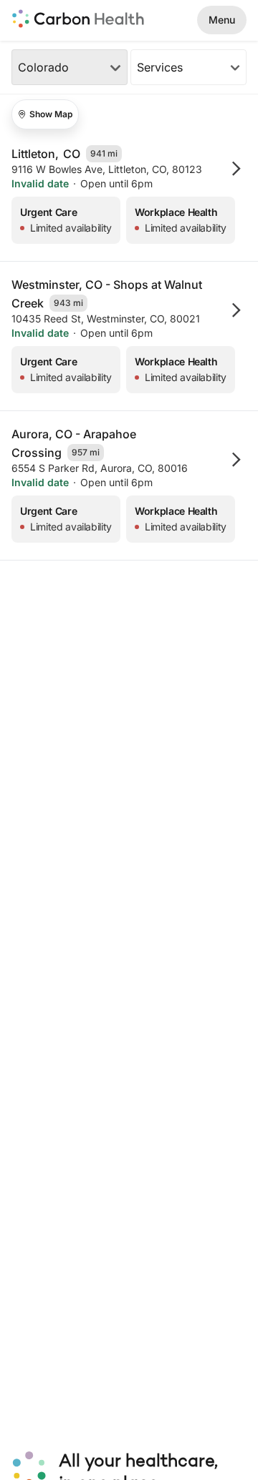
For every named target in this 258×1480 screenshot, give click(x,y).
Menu (222, 20)
